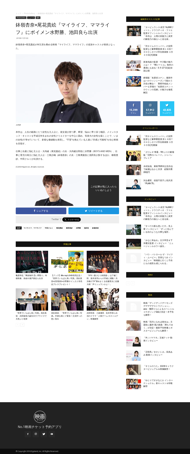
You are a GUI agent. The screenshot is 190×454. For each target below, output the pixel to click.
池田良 (86, 228)
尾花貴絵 (59, 228)
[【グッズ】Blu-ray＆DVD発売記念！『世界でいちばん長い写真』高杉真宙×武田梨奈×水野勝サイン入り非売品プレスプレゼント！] (67, 262)
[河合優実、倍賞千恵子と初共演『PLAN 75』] (133, 184)
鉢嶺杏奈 (95, 228)
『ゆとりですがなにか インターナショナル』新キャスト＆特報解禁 (158, 383)
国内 (38, 18)
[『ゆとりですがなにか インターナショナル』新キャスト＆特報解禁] (133, 384)
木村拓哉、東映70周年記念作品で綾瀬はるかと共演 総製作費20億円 (158, 169)
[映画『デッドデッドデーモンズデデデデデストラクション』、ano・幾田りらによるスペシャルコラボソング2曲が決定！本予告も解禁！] (133, 307)
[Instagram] (36, 434)
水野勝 (78, 228)
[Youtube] (52, 434)
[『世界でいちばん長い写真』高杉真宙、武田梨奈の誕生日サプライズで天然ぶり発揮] (32, 299)
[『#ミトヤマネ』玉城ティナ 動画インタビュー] (133, 341)
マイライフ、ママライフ (33, 228)
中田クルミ (49, 228)
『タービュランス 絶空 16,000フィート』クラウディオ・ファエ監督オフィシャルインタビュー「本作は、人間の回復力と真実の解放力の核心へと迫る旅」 (158, 33)
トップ (18, 13)
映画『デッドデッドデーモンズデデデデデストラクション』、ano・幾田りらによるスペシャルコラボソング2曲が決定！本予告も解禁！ (158, 309)
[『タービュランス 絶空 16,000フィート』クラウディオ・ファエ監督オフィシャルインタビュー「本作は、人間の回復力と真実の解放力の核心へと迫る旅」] (133, 31)
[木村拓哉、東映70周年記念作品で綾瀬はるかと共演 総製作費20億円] (133, 170)
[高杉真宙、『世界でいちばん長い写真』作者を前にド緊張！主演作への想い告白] (67, 299)
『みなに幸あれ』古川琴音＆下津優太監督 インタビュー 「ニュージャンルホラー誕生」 (158, 243)
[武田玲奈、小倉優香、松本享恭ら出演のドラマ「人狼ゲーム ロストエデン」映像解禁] (103, 299)
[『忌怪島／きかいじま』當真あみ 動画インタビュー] (133, 355)
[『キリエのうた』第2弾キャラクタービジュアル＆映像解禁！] (133, 370)
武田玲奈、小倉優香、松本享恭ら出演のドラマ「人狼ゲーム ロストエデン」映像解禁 (102, 316)
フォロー (150, 102)
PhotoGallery (29, 13)
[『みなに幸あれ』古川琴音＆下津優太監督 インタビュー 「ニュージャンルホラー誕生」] (133, 244)
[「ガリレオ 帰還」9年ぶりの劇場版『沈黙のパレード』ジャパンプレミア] (133, 156)
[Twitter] (44, 434)
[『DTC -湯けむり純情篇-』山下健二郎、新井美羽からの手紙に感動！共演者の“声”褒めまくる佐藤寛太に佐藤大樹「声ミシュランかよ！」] (103, 262)
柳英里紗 (69, 228)
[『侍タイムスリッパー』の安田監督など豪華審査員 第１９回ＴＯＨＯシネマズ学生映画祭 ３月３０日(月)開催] (133, 50)
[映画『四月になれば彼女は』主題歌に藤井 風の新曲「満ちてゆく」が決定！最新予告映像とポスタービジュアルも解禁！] (133, 325)
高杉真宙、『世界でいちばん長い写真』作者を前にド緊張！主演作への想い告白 (66, 316)
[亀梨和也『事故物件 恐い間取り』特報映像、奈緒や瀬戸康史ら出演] (32, 262)
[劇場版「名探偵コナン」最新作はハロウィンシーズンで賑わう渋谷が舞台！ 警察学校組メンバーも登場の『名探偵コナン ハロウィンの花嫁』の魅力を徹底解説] (133, 81)
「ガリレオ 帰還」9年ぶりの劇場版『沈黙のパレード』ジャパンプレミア (158, 155)
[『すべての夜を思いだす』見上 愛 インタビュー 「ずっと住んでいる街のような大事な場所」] (133, 230)
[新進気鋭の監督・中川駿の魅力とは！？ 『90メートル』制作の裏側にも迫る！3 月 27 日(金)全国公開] (133, 65)
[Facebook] (28, 434)
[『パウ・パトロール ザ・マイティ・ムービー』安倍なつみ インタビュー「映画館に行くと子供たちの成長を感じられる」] (133, 258)
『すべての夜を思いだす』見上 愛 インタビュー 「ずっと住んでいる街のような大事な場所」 (158, 229)
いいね (133, 102)
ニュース (31, 18)
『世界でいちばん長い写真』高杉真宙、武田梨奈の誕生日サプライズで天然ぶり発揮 (31, 316)
